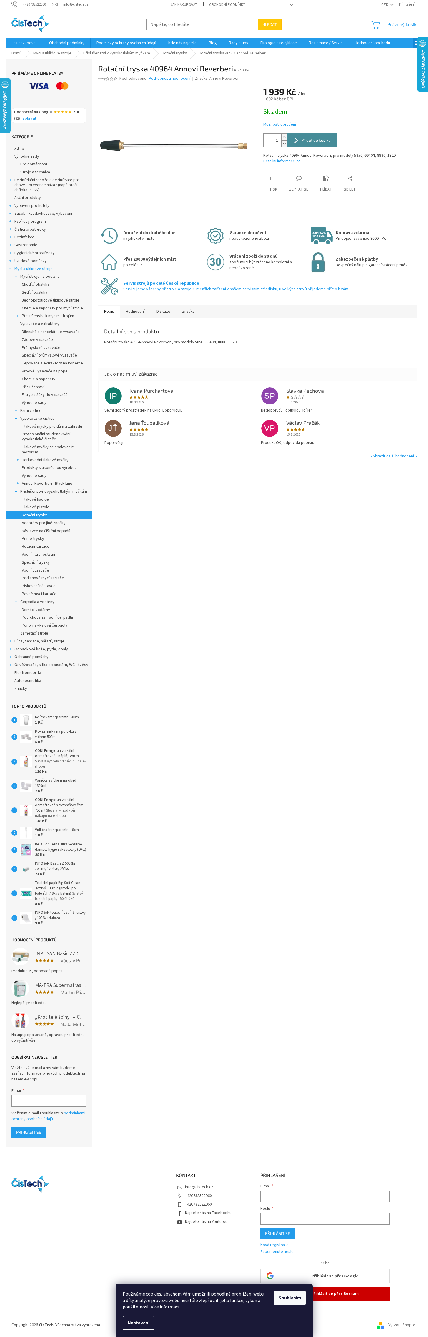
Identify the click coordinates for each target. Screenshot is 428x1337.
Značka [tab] (188, 311)
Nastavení (138, 1323)
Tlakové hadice (35, 499)
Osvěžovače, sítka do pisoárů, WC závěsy (51, 665)
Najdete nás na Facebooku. (208, 1213)
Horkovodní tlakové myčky (45, 460)
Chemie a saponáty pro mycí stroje (52, 308)
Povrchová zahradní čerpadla (47, 617)
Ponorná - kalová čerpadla (44, 625)
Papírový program (30, 221)
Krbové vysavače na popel (45, 371)
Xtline (19, 148)
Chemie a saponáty (38, 379)
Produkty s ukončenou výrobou (49, 468)
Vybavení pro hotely (31, 206)
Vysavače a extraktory (39, 324)
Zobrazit (29, 118)
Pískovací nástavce (39, 586)
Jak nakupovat (184, 4)
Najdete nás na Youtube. (206, 1222)
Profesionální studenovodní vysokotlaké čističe (46, 436)
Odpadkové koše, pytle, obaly (41, 649)
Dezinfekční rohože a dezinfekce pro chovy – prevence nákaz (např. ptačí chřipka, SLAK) (46, 185)
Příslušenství (33, 387)
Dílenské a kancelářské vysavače (51, 332)
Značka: (217, 78)
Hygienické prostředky (34, 253)
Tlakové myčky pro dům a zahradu (52, 426)
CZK (385, 4)
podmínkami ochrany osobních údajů (48, 1116)
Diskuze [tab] (163, 311)
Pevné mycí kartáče (39, 594)
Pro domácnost (33, 164)
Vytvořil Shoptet (402, 1325)
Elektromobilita (27, 673)
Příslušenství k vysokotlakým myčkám (53, 491)
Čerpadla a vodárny (37, 602)
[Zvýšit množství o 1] (284, 137)
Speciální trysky (36, 562)
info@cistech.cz (199, 1187)
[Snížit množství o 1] (284, 143)
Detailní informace (279, 161)
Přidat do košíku (316, 140)
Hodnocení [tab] (135, 311)
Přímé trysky (33, 539)
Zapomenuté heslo (277, 1252)
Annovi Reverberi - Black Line (47, 484)
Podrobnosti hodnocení (169, 78)
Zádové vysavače (37, 340)
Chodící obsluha (35, 284)
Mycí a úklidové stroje (33, 269)
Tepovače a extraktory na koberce (52, 363)
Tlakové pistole (35, 507)
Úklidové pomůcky (30, 261)
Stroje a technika (35, 172)
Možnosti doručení (279, 124)
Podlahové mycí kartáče (43, 578)
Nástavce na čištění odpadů (46, 531)
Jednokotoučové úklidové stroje (50, 300)
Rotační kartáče (35, 547)
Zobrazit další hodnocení (392, 456)
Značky (20, 689)
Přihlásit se (28, 1132)
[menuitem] (24, 43)
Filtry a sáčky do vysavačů (45, 395)
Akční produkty (27, 198)
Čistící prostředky (30, 229)
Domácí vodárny (36, 610)
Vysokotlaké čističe (37, 419)
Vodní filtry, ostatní (38, 554)
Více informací (165, 1307)
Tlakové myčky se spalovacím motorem (48, 449)
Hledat (269, 24)
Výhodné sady (26, 156)
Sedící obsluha (34, 292)
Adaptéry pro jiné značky (44, 523)
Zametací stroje (34, 633)
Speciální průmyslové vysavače (49, 355)
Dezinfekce (24, 237)
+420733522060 (198, 1196)
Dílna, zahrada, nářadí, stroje (39, 641)
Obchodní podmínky (227, 4)
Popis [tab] (109, 311)
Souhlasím (290, 1298)
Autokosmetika (27, 681)
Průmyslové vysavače (41, 348)
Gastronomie (25, 245)
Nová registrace (274, 1245)
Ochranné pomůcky (31, 657)
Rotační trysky (34, 515)
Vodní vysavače (35, 570)
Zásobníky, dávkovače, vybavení (43, 214)
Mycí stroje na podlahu (40, 276)
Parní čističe (30, 411)
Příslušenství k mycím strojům (48, 316)
